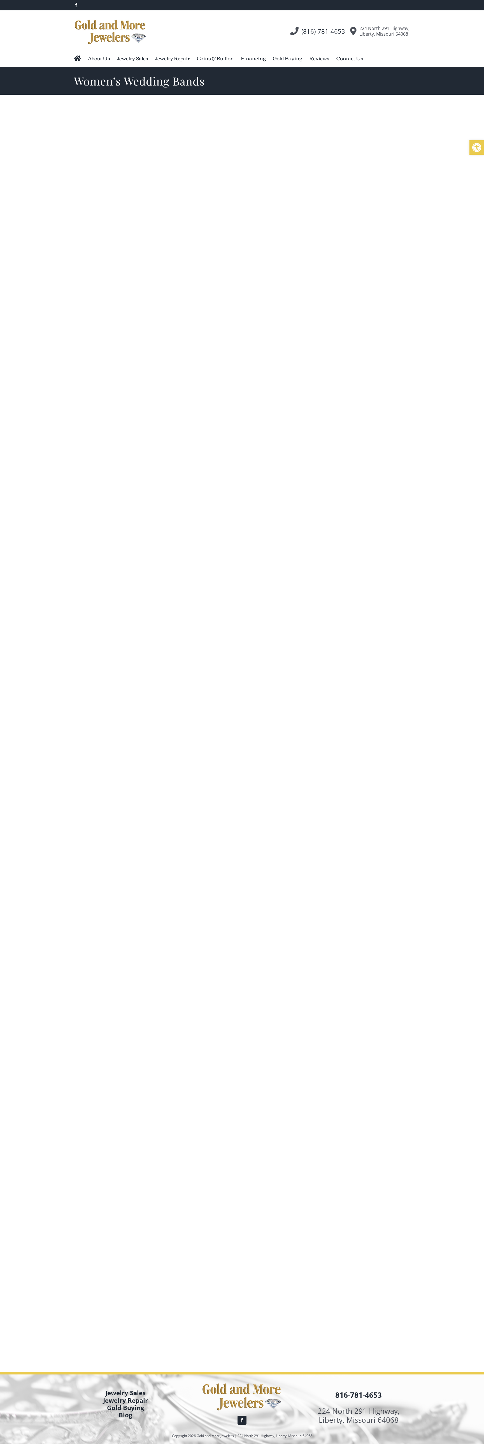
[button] (476, 147)
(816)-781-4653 (323, 31)
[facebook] (242, 1420)
